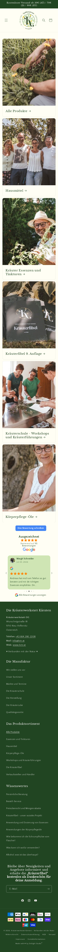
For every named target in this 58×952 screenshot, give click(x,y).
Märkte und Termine (16, 684)
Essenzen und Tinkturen (18, 739)
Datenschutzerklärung (30, 934)
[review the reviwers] (11, 569)
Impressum (20, 939)
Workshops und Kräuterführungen (23, 760)
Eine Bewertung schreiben (31, 528)
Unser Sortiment (14, 677)
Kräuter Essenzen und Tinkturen (23, 272)
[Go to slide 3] (26, 591)
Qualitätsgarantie (14, 712)
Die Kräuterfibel (14, 767)
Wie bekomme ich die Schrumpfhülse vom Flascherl (27, 838)
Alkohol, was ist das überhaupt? (22, 855)
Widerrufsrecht (12, 934)
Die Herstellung (14, 698)
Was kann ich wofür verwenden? (23, 847)
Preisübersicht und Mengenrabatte (23, 808)
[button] (6, 20)
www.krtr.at (19, 645)
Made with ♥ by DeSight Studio (28, 944)
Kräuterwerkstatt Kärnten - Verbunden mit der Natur (32, 931)
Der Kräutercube (14, 705)
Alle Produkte (17, 111)
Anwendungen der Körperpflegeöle (24, 829)
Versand (52, 934)
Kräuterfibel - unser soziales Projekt (24, 815)
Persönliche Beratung (17, 794)
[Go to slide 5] (31, 591)
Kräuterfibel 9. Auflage (24, 354)
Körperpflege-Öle (20, 517)
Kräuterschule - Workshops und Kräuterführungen (27, 435)
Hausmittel (14, 190)
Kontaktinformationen (36, 939)
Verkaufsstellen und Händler (20, 774)
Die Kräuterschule (15, 691)
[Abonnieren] (48, 889)
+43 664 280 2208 (26, 636)
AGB (44, 934)
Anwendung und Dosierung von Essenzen (27, 822)
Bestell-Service (13, 801)
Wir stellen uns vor (15, 670)
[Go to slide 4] (29, 591)
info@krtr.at (19, 640)
